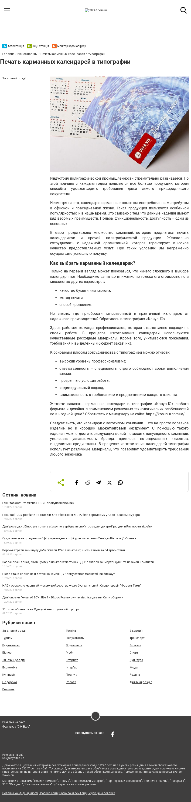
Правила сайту (48, 793)
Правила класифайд (73, 793)
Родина (135, 674)
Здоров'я (136, 630)
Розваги (135, 645)
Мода (134, 667)
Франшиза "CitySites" (16, 726)
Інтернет (72, 660)
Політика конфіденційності (20, 793)
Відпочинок (74, 645)
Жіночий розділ (13, 660)
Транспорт (137, 638)
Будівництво (11, 645)
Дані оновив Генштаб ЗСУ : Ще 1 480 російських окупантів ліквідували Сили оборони (62, 597)
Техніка (71, 630)
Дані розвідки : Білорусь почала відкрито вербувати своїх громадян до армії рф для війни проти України (77, 526)
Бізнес (6, 652)
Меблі (70, 652)
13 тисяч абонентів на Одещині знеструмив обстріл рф (41, 609)
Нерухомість (75, 638)
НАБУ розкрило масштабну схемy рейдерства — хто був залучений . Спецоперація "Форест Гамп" (71, 585)
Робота (71, 682)
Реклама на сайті (13, 722)
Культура (136, 660)
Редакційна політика (101, 793)
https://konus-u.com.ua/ (165, 414)
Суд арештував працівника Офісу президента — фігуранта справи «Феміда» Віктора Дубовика (69, 538)
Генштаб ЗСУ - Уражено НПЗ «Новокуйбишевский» (38, 503)
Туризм (7, 638)
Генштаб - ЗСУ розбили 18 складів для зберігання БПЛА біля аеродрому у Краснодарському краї (71, 515)
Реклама (8, 689)
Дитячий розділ (141, 682)
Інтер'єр (71, 667)
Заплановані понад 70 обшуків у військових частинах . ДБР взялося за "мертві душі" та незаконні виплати (78, 562)
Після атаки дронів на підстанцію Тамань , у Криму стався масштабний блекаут (58, 574)
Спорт (134, 652)
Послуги (72, 674)
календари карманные (101, 203)
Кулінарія (9, 674)
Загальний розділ (14, 630)
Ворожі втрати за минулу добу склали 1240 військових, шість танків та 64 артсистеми (63, 550)
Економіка (9, 667)
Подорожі (9, 682)
